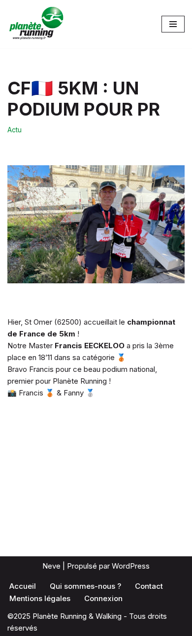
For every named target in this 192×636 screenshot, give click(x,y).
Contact (149, 586)
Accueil (22, 586)
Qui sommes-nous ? (85, 586)
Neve (51, 566)
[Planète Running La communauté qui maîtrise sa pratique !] (36, 24)
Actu (14, 130)
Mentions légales (39, 598)
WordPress (131, 566)
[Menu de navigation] (173, 24)
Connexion (103, 598)
